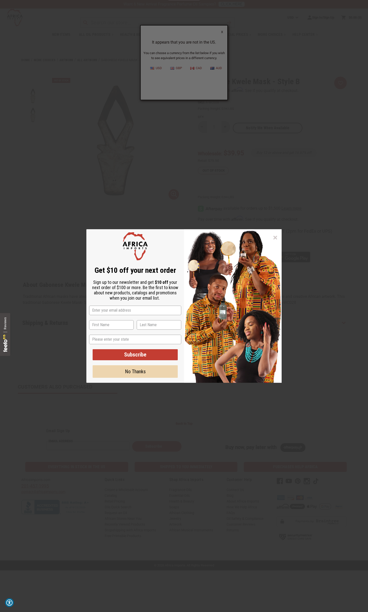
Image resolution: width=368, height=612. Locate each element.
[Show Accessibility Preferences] (9, 602)
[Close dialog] (275, 237)
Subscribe (135, 354)
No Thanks (135, 372)
